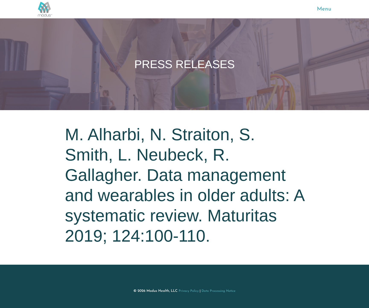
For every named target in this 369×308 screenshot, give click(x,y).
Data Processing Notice (219, 291)
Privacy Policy (189, 291)
